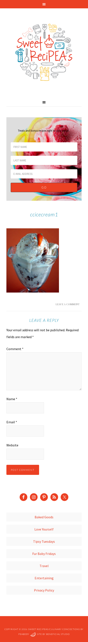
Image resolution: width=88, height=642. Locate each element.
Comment (14, 349)
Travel (44, 566)
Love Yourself (44, 529)
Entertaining (44, 578)
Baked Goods (44, 517)
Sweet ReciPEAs (44, 52)
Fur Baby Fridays (44, 553)
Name (11, 399)
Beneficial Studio (58, 634)
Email (11, 422)
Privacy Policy (44, 590)
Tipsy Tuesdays (44, 541)
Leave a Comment (67, 304)
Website (12, 445)
